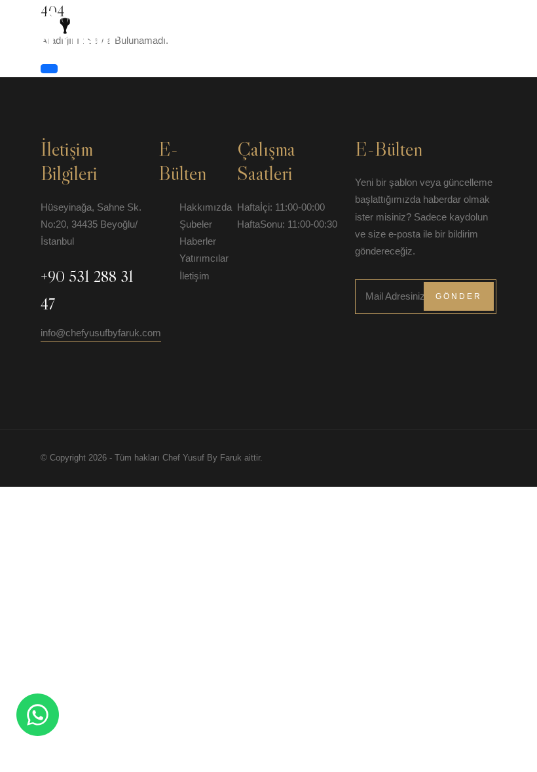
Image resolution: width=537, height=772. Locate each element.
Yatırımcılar (447, 28)
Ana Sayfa (244, 28)
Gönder (458, 296)
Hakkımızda (297, 28)
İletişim (498, 28)
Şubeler (346, 28)
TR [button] (525, 28)
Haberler (391, 28)
